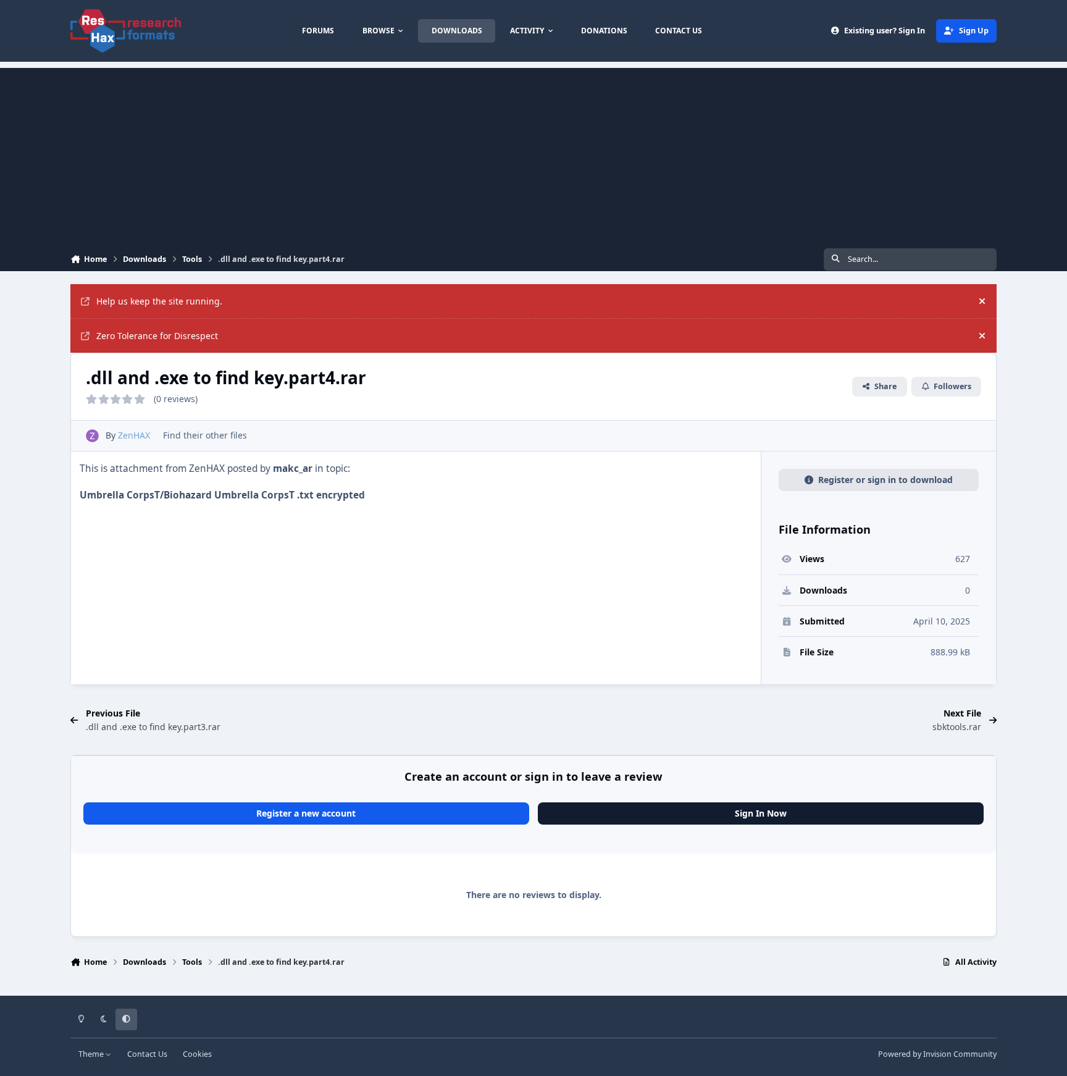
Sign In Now (761, 813)
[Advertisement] (533, 154)
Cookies (197, 1054)
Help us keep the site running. (159, 301)
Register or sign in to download (885, 479)
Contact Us (147, 1054)
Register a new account (306, 813)
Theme (92, 1054)
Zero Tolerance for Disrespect (157, 336)
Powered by (937, 1054)
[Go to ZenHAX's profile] (92, 435)
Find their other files (205, 435)
